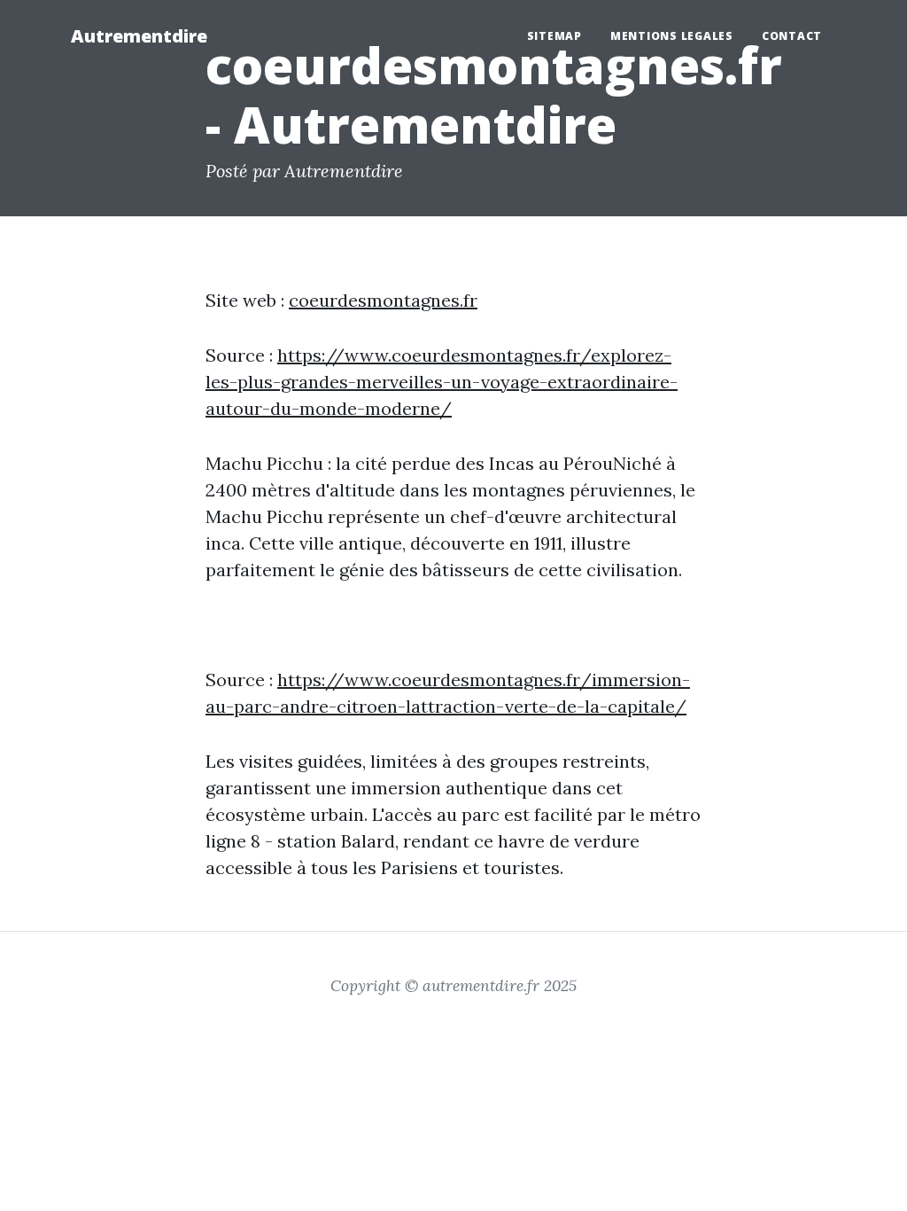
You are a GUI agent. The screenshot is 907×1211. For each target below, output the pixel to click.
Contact (792, 35)
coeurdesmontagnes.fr (383, 300)
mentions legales (671, 35)
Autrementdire (139, 36)
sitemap (554, 35)
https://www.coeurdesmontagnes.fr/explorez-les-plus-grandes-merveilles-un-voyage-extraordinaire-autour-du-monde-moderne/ (441, 381)
